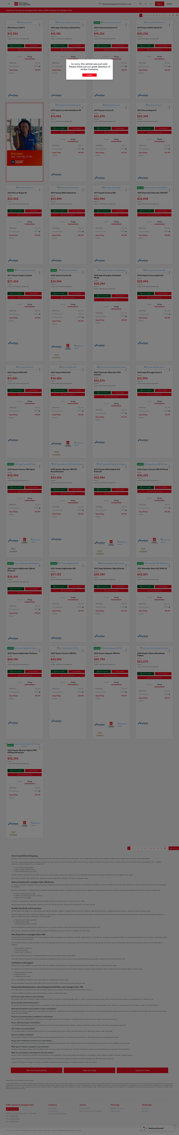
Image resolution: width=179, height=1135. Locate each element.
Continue (89, 75)
